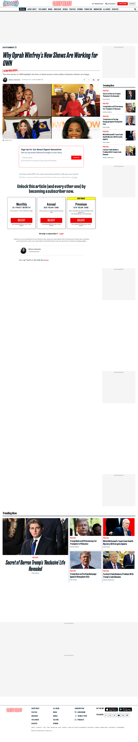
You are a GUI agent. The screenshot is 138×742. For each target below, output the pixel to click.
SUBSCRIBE (122, 4)
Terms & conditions (100, 727)
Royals (65, 9)
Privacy (64, 727)
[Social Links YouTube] (119, 716)
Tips (44, 727)
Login (61, 234)
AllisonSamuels (34, 251)
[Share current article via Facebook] (84, 80)
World (55, 716)
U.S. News (106, 9)
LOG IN (132, 4)
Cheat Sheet (32, 9)
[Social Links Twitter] (110, 716)
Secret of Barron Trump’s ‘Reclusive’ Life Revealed (35, 565)
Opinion (80, 9)
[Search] (135, 9)
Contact (39, 727)
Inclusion (90, 727)
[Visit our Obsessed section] (18, 3)
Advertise (54, 727)
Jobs (48, 727)
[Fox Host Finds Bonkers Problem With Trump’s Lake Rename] (130, 155)
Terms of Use (44, 160)
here (46, 260)
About (33, 727)
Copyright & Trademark (116, 727)
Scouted (115, 9)
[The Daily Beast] (62, 3)
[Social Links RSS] (123, 716)
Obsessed (57, 9)
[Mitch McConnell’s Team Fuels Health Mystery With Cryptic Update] (130, 140)
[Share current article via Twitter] (89, 80)
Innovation (98, 9)
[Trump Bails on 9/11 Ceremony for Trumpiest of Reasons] (130, 112)
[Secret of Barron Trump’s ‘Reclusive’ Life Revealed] (130, 99)
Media (50, 9)
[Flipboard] (127, 716)
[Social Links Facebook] (106, 716)
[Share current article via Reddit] (98, 80)
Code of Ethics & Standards (77, 727)
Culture (56, 720)
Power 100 (88, 9)
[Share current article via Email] (93, 80)
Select (21, 220)
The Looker (42, 9)
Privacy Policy (53, 160)
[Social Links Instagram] (114, 716)
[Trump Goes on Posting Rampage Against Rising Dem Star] (130, 125)
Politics (72, 9)
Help (59, 727)
